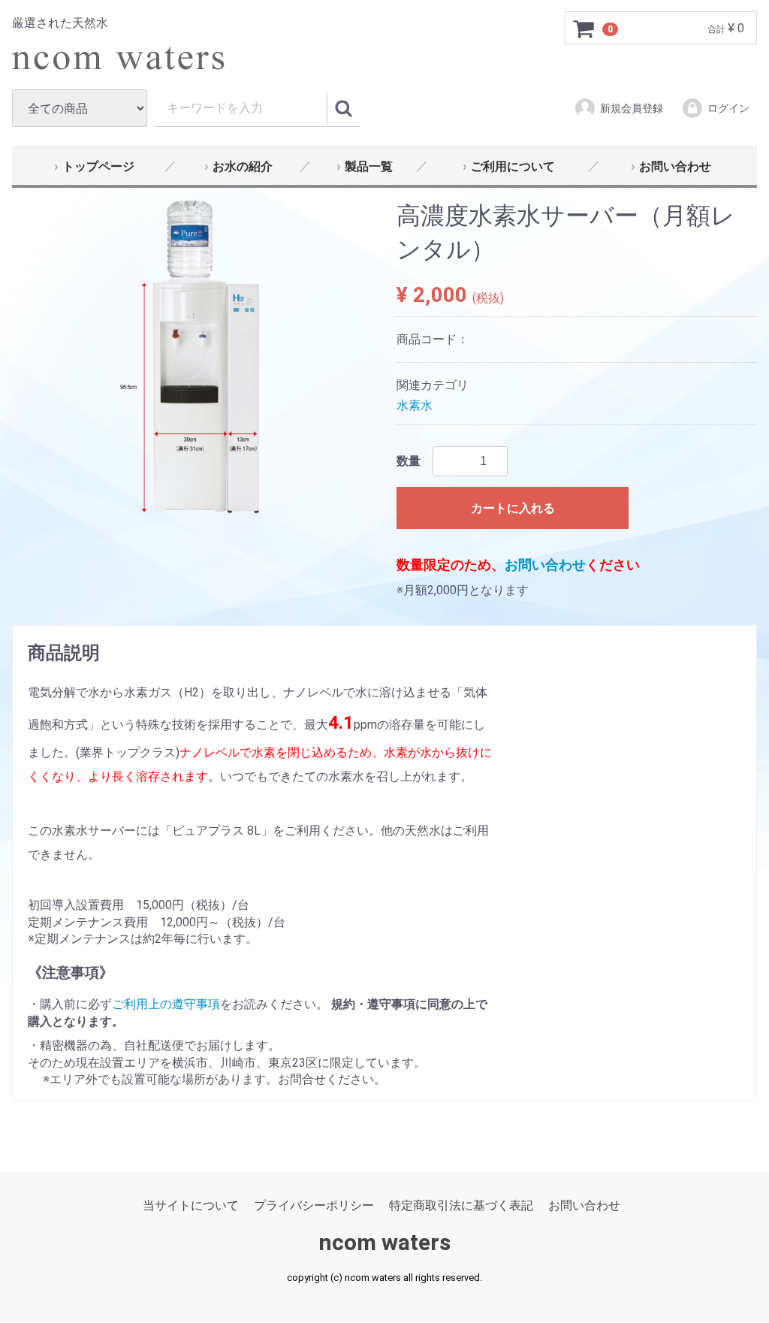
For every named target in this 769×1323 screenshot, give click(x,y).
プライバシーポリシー (314, 1206)
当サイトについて (191, 1206)
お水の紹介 (243, 166)
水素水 (415, 405)
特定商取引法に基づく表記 (461, 1206)
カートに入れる (513, 508)
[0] (584, 28)
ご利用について (513, 166)
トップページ (98, 166)
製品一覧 (369, 166)
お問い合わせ (675, 166)
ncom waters (384, 1243)
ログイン (728, 108)
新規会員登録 (631, 108)
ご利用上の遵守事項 (166, 1005)
